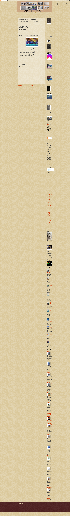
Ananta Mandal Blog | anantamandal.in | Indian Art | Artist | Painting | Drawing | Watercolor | (49, 415)
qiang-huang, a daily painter (49, 361)
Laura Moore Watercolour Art (49, 456)
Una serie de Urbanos (51, 374)
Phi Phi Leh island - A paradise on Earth (50, 218)
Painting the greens (49, 222)
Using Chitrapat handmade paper (51, 327)
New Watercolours (51, 404)
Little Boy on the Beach (51, 436)
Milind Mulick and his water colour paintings (51, 320)
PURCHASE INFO (33, 15)
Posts (48, 137)
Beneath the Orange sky (51, 426)
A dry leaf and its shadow (49, 212)
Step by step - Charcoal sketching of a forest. (49, 203)
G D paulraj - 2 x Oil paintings (51, 394)
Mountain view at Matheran (51, 303)
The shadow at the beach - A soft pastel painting (50, 195)
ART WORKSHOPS (26, 12)
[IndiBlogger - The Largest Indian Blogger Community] (49, 265)
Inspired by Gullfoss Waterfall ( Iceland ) (49, 197)
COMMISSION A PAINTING (41, 15)
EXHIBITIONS (44, 12)
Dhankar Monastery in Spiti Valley (49, 214)
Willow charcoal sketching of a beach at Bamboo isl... (49, 200)
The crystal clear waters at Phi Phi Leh (49, 205)
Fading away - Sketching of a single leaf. (49, 210)
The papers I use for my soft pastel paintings (50, 216)
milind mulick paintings (49, 498)
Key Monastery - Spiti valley (51, 278)
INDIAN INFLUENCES (48, 392)
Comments (49, 138)
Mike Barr (48, 382)
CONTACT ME (26, 15)
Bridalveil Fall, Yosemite (51, 363)
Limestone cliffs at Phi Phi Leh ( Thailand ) (50, 220)
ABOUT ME (21, 15)
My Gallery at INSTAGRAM (48, 132)
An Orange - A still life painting (51, 334)
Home (32, 85)
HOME (20, 12)
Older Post (43, 85)
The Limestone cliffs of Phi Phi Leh (51, 342)
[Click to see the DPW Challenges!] (50, 170)
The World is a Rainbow (49, 423)
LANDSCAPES (32, 12)
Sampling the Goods (51, 353)
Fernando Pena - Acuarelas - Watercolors (49, 372)
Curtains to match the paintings (51, 384)
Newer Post (20, 85)
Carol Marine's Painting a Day (49, 351)
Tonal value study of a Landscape (50, 193)
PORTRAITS (38, 12)
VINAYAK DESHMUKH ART (49, 402)
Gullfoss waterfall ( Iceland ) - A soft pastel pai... (49, 208)
